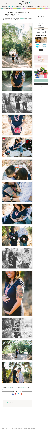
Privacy (22, 428)
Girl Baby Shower (41, 29)
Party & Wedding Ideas (18, 6)
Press (19, 428)
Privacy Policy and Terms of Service (41, 86)
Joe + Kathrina (21, 18)
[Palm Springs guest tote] (38, 46)
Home (3, 428)
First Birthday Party (41, 23)
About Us (11, 428)
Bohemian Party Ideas (41, 18)
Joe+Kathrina (6, 402)
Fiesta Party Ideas (41, 25)
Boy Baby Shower (41, 27)
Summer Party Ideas (41, 16)
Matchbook (41, 6)
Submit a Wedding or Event (41, 80)
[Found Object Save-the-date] (44, 40)
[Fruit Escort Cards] (38, 40)
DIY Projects (36, 6)
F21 (30, 387)
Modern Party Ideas (41, 21)
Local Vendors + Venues (28, 6)
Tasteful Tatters (22, 387)
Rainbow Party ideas (41, 20)
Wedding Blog (4, 6)
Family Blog (10, 6)
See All (41, 49)
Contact (15, 428)
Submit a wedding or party (29, 428)
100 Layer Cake (25, 3)
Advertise (6, 428)
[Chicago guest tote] (44, 46)
